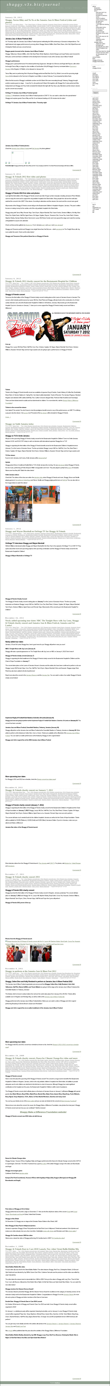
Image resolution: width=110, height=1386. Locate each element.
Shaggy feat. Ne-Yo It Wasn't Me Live (42, 32)
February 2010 (96, 152)
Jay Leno (11, 633)
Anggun (67, 1060)
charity (27, 182)
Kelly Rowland (74, 976)
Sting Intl (15, 1261)
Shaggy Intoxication (98, 61)
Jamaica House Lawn (39, 632)
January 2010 (96, 153)
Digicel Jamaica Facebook (68, 1101)
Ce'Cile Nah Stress (64, 1252)
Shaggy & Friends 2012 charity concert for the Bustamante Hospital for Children (41, 281)
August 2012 (96, 107)
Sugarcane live (50, 33)
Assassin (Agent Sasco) (55, 24)
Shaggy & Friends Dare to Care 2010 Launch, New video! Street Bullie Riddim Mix (42, 1249)
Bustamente (54, 180)
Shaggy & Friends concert (38, 289)
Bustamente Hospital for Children (15, 182)
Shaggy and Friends (11, 186)
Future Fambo (18, 183)
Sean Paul (65, 1066)
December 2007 (97, 187)
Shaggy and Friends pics (71, 186)
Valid (95, 209)
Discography (97, 9)
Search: (94, 88)
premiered (59, 229)
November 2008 (97, 174)
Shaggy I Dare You (62, 1068)
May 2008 (95, 180)
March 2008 (95, 183)
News (21, 24)
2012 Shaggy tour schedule (57, 283)
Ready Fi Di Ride (100, 32)
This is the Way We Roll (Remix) (102, 37)
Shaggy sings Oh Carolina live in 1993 (30, 1069)
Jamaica (16, 288)
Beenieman (26, 1062)
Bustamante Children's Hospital (21, 180)
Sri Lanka (8, 636)
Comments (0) (77, 170)
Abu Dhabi (40, 1060)
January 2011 (96, 135)
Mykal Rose (21, 635)
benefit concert (70, 179)
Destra (41, 630)
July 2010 (95, 144)
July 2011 (95, 126)
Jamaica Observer (31, 675)
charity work (42, 182)
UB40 (52, 1261)
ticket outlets (30, 1101)
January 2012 (96, 117)
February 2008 (96, 184)
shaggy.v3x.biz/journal (33, 4)
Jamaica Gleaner (69, 1294)
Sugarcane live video (62, 33)
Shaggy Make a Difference (72, 798)
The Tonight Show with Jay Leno (57, 636)
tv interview (77, 538)
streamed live (42, 458)
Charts (94, 73)
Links (93, 58)
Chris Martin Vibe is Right (17, 1254)
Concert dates (96, 57)
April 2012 (95, 113)
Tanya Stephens (51, 1069)
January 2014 (96, 102)
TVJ (67, 430)
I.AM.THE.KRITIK (25, 1255)
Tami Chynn (8, 189)
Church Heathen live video (101, 48)
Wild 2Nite (99, 40)
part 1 (43, 225)
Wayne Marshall (37, 189)
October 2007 (96, 190)
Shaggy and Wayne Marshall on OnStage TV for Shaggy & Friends (35, 531)
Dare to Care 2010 (27, 1063)
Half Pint (30, 183)
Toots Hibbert (41, 978)
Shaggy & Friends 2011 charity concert (58, 797)
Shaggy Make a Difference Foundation (58, 289)
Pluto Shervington (51, 30)
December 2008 (97, 172)
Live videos (16, 24)
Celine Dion (22, 629)
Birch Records (30, 1252)
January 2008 (96, 186)
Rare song (95, 83)
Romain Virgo (28, 185)
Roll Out (64, 480)
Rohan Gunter (19, 185)
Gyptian (25, 183)
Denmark (35, 1063)
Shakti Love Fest (21, 1326)
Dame (7, 76)
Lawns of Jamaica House (39, 288)
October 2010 (96, 140)
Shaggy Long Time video (33, 1260)
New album (95, 77)
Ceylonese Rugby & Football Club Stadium (39, 629)
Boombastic (99, 14)
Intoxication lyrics (101, 27)
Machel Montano (60, 1065)
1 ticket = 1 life (28, 283)
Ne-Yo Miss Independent (24, 30)
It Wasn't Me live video (14, 27)
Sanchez (47, 1066)
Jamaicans (11, 866)
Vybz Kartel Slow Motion (69, 1261)
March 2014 (95, 101)
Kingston (22, 288)
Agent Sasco (32, 24)
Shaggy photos (33, 33)
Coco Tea (55, 286)
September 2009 (97, 159)
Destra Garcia (44, 975)
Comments (96, 207)
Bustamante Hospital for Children (40, 180)
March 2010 (95, 150)
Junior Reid (42, 183)
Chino (54, 629)
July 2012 (95, 108)
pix (45, 30)
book (11, 1330)
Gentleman (68, 630)
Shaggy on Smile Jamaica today (19, 424)
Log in (94, 204)
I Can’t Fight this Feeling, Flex (102, 25)
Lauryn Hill (49, 183)
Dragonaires (65, 26)
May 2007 (95, 198)
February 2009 (96, 169)
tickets (18, 291)
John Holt (51, 976)
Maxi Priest (8, 30)
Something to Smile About (22, 480)
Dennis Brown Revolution (30, 630)
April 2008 (95, 181)
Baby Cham (11, 1062)
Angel (68, 1211)
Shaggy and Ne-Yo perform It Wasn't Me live (18, 32)
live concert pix (22, 29)
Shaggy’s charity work (15, 886)
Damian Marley (67, 182)
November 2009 (97, 156)
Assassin (45, 24)
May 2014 (95, 99)
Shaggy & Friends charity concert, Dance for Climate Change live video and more (41, 1058)
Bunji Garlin (46, 794)
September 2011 (97, 123)
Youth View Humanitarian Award (57, 1071)
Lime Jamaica (58, 225)
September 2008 (97, 175)
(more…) (8, 417)
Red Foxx (74, 1257)
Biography (97, 8)
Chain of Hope (9, 795)
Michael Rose (72, 1255)
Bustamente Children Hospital (67, 180)
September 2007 (97, 192)
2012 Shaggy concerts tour (41, 283)
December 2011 (97, 119)
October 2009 (96, 158)
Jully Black (26, 633)
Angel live (51, 1060)
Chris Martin (21, 26)
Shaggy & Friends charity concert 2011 (22, 877)
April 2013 (95, 104)
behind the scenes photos (70, 24)
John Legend (19, 633)
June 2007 (95, 196)
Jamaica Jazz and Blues (47, 27)
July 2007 (95, 195)
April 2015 (95, 98)
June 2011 (95, 128)
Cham (72, 1252)
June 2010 (95, 146)
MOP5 (76, 1065)
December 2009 (97, 154)
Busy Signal (51, 1062)
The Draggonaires (41, 636)
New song (16, 792)
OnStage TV (35, 30)
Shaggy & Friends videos (71, 185)
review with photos (48, 1231)
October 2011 (96, 122)
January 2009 (96, 171)
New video (95, 80)
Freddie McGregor (59, 630)
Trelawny (70, 636)
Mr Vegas (63, 183)
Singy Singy (42, 33)
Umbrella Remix (100, 39)
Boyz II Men (44, 1062)
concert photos (41, 26)
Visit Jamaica (35, 148)
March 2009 (95, 168)
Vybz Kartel (57, 1261)
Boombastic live (35, 1062)
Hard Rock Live (39, 1065)
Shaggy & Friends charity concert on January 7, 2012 (29, 790)
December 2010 (97, 137)
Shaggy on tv (34, 430)
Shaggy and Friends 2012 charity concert (30, 186)
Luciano (63, 633)
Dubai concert (54, 1063)
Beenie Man (19, 1062)
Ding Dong (42, 1063)
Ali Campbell (41, 1251)
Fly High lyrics (99, 21)
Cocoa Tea (50, 182)
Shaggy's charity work (62, 188)
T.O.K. (44, 1069)
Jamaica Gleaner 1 (52, 1324)
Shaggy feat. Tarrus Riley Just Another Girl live (67, 32)
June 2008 (95, 178)
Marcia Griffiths (76, 29)
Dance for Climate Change (13, 1063)
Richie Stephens (67, 30)
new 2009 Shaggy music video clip (26, 1257)
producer (60, 1257)
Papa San (54, 1257)
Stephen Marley (73, 188)
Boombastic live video (102, 47)
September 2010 (97, 141)
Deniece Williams (63, 286)
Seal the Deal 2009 (55, 1066)
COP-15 (66, 1062)
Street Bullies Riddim (25, 1261)
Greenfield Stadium (15, 632)
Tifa (31, 189)
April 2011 (95, 131)
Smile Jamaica (53, 430)
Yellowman (32, 35)
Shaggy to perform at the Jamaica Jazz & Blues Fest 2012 (30, 971)
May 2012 (95, 111)
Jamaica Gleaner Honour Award (40, 1255)
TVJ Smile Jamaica (74, 430)
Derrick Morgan (56, 26)
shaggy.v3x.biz (96, 68)
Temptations (22, 636)
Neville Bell (53, 429)
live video (43, 1163)
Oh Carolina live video (29, 1066)
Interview (15, 533)
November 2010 (97, 138)
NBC (26, 635)
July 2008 (95, 177)
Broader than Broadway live (65, 973)
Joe (53, 1065)
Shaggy (75, 30)
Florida (17, 1065)
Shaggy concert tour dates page (46, 779)
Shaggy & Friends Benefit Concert (53, 185)
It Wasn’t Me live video (102, 52)
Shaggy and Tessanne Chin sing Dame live (18, 188)
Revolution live (27, 978)
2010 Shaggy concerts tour (29, 1060)
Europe (61, 1063)
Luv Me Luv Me (100, 29)
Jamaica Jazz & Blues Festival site (54, 997)
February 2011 (96, 134)
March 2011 (95, 132)
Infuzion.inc (29, 225)
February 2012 (96, 116)
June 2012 (95, 110)
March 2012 (95, 114)
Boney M (8, 26)
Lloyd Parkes (51, 29)
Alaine (46, 1060)
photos (41, 30)
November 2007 (97, 189)
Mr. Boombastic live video (101, 55)
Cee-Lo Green (14, 629)
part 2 (49, 225)
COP (62, 1062)
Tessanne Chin (25, 189)
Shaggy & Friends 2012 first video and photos (25, 177)
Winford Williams (20, 539)
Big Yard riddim (20, 1252)
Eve (12, 183)
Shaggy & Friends (38, 185)
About (94, 6)
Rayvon (59, 30)
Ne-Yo (14, 30)
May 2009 (95, 165)
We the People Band (22, 35)
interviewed (61, 465)
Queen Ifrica (40, 1066)
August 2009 (96, 161)
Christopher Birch (30, 1254)
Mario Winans (69, 1065)
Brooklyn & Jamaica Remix (101, 16)
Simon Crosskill (43, 430)
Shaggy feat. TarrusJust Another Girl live (17, 33)
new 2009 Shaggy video (44, 1257)
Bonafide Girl (99, 45)
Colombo (11, 630)
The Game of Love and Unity (102, 34)
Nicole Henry (32, 635)
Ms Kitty (69, 183)
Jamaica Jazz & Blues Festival (30, 27)
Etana (51, 630)
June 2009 (95, 163)
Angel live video (100, 44)
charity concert (34, 182)
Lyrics (95, 11)
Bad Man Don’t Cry (101, 12)
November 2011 (97, 120)
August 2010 (96, 143)
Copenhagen (73, 1062)
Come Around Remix (101, 20)
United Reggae (76, 863)
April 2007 (95, 199)
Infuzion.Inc (68, 863)
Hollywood (48, 1065)
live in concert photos (33, 29)
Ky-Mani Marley (12, 29)
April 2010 (95, 149)
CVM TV (48, 26)
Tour (17, 283)
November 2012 (97, 105)
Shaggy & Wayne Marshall (49, 538)
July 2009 (95, 162)
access (26, 413)
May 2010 (95, 147)
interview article (23, 1173)
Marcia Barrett (67, 29)
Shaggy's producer (70, 1260)
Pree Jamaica (43, 863)
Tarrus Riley (72, 33)
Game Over (69, 1254)
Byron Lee (14, 26)
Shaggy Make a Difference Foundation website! (43, 1112)
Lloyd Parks (59, 29)
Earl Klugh (46, 630)
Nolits (94, 66)
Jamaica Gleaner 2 (63, 1324)
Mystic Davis (75, 183)
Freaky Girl (99, 23)
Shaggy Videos (98, 42)
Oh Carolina (99, 30)
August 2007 (96, 193)
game (69, 468)
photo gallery (72, 1231)
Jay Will (52, 1255)
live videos (43, 29)
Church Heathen (100, 18)
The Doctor (59, 1069)
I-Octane (35, 183)
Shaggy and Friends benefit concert (52, 186)
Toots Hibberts (67, 1069)
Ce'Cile (58, 1062)
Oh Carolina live (17, 1066)
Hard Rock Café (30, 1065)
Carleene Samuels (48, 1252)
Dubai (48, 1063)
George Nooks (73, 26)
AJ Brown (39, 24)
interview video (38, 477)
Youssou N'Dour (16, 1071)
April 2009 (95, 166)
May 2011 (95, 129)
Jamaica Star (46, 675)
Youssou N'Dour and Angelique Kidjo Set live (34, 1071)
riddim (15, 1258)
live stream (44, 413)
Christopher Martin (31, 26)
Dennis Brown (18, 630)
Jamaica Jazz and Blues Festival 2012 (66, 27)
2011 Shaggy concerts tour (38, 792)
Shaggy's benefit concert (48, 188)
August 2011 (96, 125)
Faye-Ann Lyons (62, 795)
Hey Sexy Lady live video (103, 51)
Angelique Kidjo (59, 1060)
